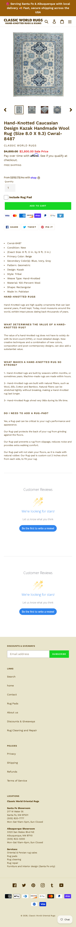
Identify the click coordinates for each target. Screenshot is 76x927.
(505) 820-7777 (15, 818)
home (10, 685)
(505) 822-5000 (16, 839)
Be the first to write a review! (38, 528)
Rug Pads (12, 703)
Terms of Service (17, 780)
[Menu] (70, 21)
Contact (12, 694)
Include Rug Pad (20, 197)
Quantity (9, 181)
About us (12, 712)
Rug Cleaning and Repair (22, 730)
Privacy (11, 753)
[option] (19, 110)
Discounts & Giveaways (21, 721)
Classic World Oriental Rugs (42, 916)
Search (11, 676)
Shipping (12, 762)
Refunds (12, 771)
